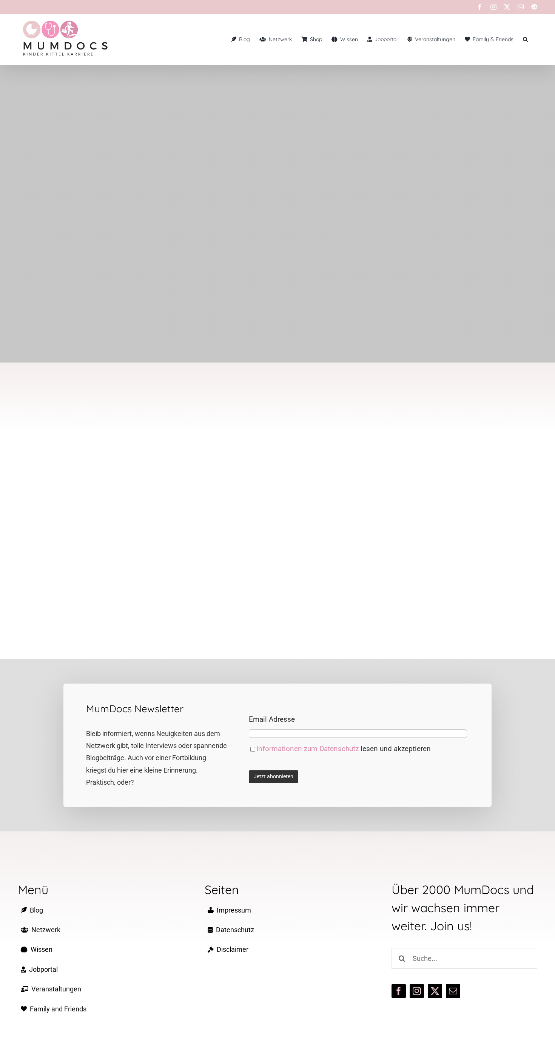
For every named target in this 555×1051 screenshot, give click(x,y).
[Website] (534, 7)
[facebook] (399, 991)
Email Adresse (272, 719)
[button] (525, 39)
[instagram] (417, 991)
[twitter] (435, 991)
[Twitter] (507, 7)
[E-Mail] (521, 7)
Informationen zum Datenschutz (308, 748)
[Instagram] (493, 7)
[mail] (453, 991)
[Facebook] (480, 7)
